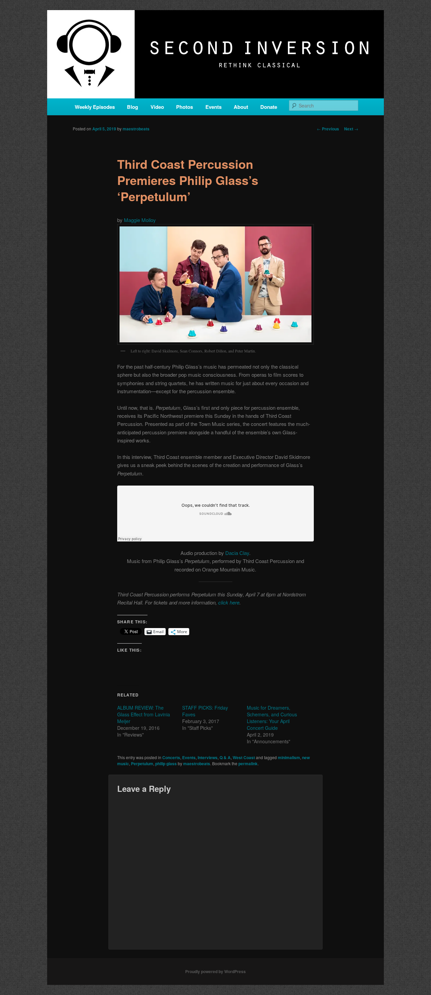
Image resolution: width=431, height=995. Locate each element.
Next (351, 129)
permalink (248, 763)
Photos (184, 107)
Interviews (208, 757)
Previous (328, 129)
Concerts (171, 757)
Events (213, 107)
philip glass (166, 763)
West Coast (244, 757)
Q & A (225, 757)
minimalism (289, 757)
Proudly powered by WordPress (215, 971)
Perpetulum (142, 763)
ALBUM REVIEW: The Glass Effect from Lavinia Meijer (143, 714)
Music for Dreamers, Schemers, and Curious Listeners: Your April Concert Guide (272, 717)
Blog (132, 107)
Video (157, 107)
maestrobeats (136, 129)
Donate (268, 107)
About (241, 107)
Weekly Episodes (95, 107)
